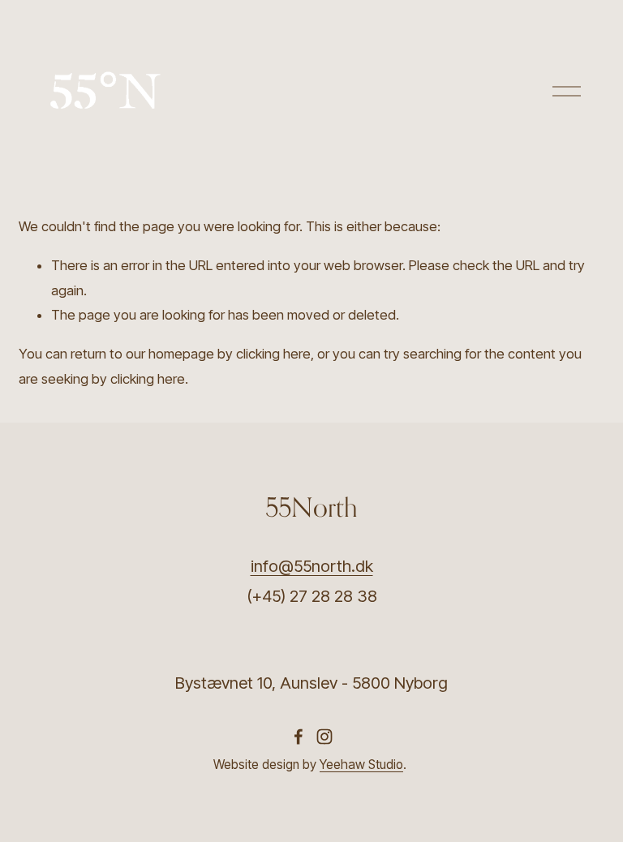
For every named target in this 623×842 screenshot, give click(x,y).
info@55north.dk (312, 566)
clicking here (273, 354)
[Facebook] (298, 736)
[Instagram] (324, 736)
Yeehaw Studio (361, 764)
